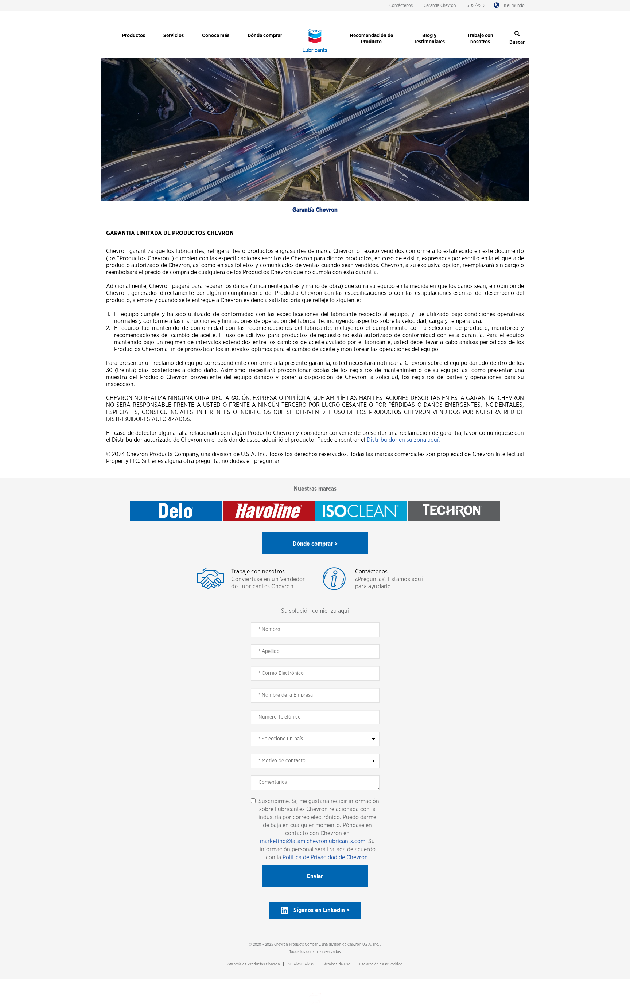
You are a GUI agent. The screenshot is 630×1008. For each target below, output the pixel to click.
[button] (315, 543)
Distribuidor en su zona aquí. (403, 440)
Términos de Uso (336, 964)
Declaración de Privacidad (380, 964)
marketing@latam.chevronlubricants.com (312, 841)
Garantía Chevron (440, 5)
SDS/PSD (476, 5)
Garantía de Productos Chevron (254, 964)
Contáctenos (401, 5)
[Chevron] (315, 53)
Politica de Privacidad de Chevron (325, 857)
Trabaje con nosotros (258, 572)
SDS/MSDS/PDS (301, 964)
